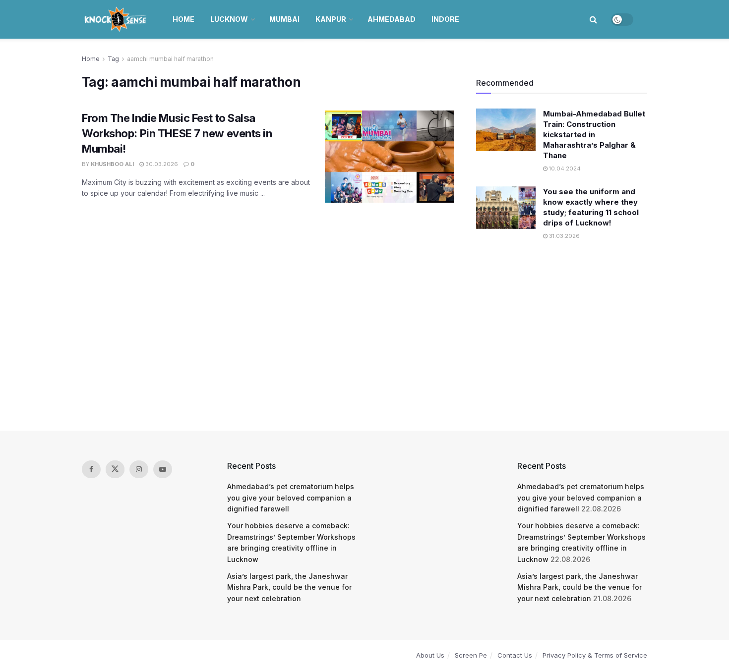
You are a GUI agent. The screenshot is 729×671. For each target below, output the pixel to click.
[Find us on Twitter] (115, 469)
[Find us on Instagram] (138, 469)
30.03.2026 (161, 164)
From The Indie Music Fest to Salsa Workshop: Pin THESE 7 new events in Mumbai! (177, 133)
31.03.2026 (563, 235)
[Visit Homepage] (116, 19)
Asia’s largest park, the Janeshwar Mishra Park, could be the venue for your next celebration (289, 587)
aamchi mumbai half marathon (170, 58)
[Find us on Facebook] (91, 469)
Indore (445, 19)
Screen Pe (471, 655)
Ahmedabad (391, 19)
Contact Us (514, 655)
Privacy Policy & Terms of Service (595, 655)
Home (183, 19)
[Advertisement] (364, 336)
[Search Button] (593, 19)
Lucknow (229, 19)
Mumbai (284, 19)
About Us (430, 655)
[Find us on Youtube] (162, 469)
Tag (113, 58)
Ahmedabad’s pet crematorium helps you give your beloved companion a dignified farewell (290, 497)
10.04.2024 (564, 168)
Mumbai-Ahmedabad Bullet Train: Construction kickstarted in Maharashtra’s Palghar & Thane (594, 134)
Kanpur (330, 19)
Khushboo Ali (112, 164)
